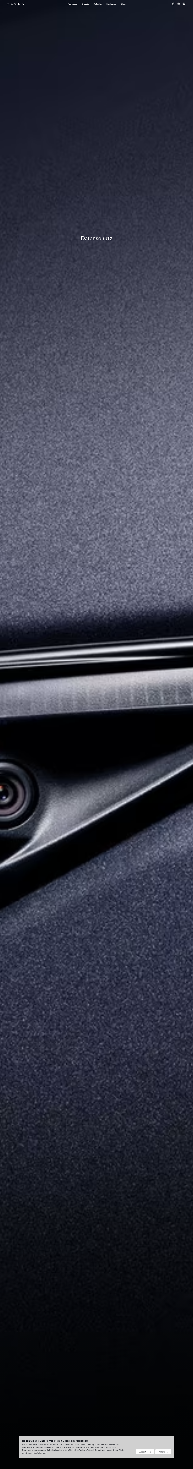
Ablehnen (163, 1452)
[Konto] (184, 4)
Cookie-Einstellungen (36, 1453)
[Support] (174, 4)
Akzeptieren (145, 1452)
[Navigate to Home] (15, 4)
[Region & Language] (179, 4)
